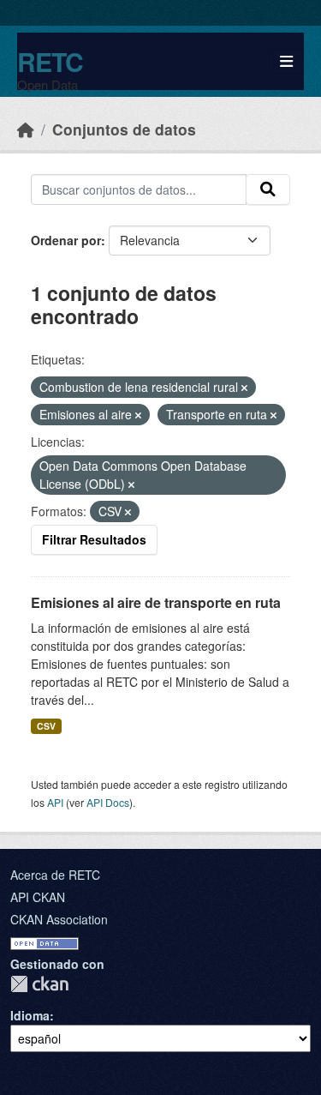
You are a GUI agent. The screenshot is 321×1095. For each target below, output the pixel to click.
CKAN (39, 984)
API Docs (107, 802)
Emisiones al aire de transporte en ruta (156, 602)
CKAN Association (59, 919)
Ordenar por (66, 240)
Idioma (30, 1015)
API (55, 802)
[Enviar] (268, 189)
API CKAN (37, 896)
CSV (46, 725)
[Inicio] (25, 129)
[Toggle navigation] (286, 61)
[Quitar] (244, 387)
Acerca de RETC (55, 874)
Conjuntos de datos (124, 129)
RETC (50, 61)
